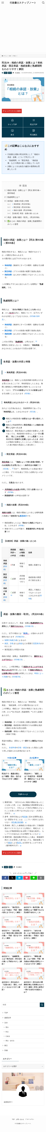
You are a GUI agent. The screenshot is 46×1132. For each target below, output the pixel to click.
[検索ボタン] (43, 2)
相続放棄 (8, 275)
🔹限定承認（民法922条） (21, 207)
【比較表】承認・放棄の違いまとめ (25, 213)
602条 (24, 817)
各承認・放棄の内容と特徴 (18, 201)
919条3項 (16, 677)
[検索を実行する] (42, 1005)
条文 (6, 1045)
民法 (10, 72)
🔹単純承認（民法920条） (21, 204)
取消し (26, 633)
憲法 (7, 1027)
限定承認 (8, 271)
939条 (21, 525)
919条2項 (20, 637)
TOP (6, 1013)
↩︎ (14, 813)
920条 (27, 393)
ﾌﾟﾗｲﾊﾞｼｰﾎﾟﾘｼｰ (29, 1119)
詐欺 (12, 643)
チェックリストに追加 (12, 111)
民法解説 (17, 72)
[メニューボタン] (2, 2)
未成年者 (12, 748)
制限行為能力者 (11, 640)
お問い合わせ (20, 1119)
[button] (5, 878)
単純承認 (8, 265)
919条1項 (29, 626)
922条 (6, 469)
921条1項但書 (17, 822)
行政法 (8, 1036)
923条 (10, 492)
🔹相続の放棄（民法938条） (22, 210)
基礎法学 (7, 1018)
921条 (32, 412)
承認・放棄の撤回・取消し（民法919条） (24, 217)
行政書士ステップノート (23, 3)
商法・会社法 (10, 1041)
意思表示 (23, 516)
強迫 (20, 643)
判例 (6, 1050)
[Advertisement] (23, 30)
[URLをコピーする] (41, 878)
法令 (5, 72)
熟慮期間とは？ (13, 197)
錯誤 (6, 643)
